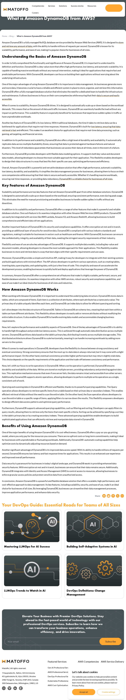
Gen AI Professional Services (60, 667)
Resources (91, 6)
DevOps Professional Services (60, 676)
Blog (11, 36)
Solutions (63, 6)
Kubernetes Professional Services (62, 681)
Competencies (38, 6)
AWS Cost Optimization (58, 685)
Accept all (83, 692)
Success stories (77, 6)
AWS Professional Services (59, 672)
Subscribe (110, 641)
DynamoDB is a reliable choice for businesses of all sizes (85, 179)
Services (51, 6)
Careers (35, 13)
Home (4, 36)
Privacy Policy (78, 685)
